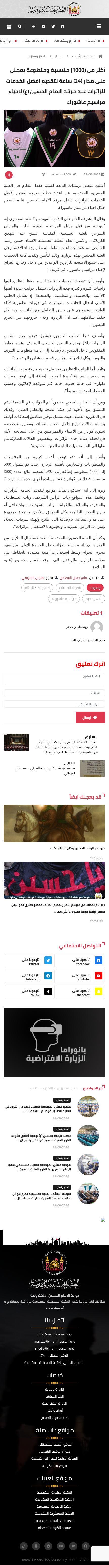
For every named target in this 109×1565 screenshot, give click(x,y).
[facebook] (62, 26)
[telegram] (48, 1546)
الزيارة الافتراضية (54, 1403)
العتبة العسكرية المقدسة (54, 1513)
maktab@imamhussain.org (54, 1341)
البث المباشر (54, 1396)
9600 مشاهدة (62, 174)
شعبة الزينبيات (70, 587)
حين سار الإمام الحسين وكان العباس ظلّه (77, 848)
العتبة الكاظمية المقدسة (54, 1499)
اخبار (58, 56)
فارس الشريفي (33, 577)
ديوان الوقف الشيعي (54, 1451)
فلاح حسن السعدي (73, 577)
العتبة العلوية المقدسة (54, 1492)
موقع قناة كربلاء (54, 1465)
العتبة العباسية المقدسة (55, 1520)
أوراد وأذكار (54, 1410)
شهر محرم (94, 598)
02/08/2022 (92, 174)
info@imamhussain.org (54, 1334)
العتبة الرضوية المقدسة (55, 1506)
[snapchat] (36, 1546)
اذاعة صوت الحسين (54, 1417)
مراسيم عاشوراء (64, 598)
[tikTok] (24, 1546)
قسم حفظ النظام (37, 587)
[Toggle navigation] (99, 26)
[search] (20, 26)
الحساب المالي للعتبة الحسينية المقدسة (54, 1362)
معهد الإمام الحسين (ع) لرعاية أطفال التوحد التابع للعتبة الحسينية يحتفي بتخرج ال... (41, 1138)
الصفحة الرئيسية (83, 56)
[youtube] (43, 26)
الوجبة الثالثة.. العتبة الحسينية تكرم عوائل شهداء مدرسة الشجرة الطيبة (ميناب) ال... (41, 1196)
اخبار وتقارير (36, 56)
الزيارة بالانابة (54, 1389)
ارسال (86, 717)
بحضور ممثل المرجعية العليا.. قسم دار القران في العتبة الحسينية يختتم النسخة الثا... (38, 1109)
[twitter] (53, 26)
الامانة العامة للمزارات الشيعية (54, 1458)
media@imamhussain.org (54, 1348)
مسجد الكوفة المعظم (54, 1527)
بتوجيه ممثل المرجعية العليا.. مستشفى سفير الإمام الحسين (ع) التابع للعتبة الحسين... (39, 1167)
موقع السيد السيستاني (55, 1444)
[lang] (9, 26)
